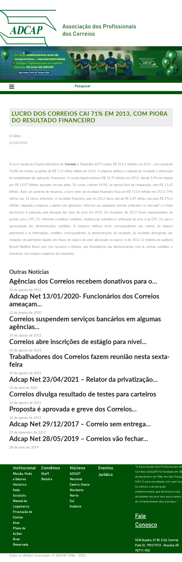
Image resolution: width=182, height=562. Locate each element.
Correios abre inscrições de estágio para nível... (78, 342)
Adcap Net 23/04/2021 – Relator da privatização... (83, 379)
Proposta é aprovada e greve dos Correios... (73, 409)
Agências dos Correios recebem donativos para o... (83, 281)
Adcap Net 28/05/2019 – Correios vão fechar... (78, 439)
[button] (13, 63)
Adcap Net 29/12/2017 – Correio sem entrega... (80, 424)
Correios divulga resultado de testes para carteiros (82, 394)
